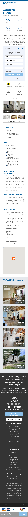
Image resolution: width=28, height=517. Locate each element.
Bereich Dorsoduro (14, 462)
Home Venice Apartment (14, 426)
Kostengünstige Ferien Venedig (14, 495)
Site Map (14, 445)
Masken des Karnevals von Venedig (14, 469)
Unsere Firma (14, 429)
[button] (14, 259)
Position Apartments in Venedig (14, 490)
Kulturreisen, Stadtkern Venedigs (14, 493)
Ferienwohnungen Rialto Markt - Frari (14, 483)
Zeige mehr (14, 98)
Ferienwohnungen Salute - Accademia (14, 485)
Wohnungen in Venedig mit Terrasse (14, 487)
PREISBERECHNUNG (14, 74)
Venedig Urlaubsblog (14, 474)
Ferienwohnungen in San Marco (14, 476)
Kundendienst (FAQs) (14, 433)
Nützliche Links (14, 438)
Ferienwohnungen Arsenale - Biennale (14, 480)
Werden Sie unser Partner (14, 434)
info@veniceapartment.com (14, 409)
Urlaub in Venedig (14, 492)
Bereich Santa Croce (14, 466)
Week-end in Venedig (14, 497)
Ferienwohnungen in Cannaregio (14, 481)
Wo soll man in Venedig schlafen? (14, 498)
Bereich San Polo (14, 459)
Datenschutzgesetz (14, 439)
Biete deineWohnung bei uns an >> (14, 414)
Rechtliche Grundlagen (14, 436)
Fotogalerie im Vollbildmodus (14, 121)
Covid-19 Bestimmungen (14, 443)
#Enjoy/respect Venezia (14, 441)
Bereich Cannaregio (14, 460)
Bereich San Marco (14, 457)
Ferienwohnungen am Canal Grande (14, 488)
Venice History (14, 452)
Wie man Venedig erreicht (14, 454)
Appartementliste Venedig (14, 428)
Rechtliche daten (14, 431)
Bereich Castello (14, 464)
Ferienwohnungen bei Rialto (14, 478)
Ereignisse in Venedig (14, 455)
